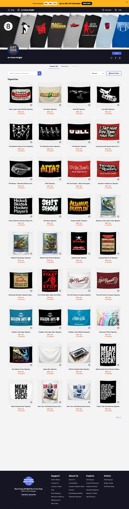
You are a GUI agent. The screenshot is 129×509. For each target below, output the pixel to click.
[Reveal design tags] (31, 105)
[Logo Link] (18, 10)
